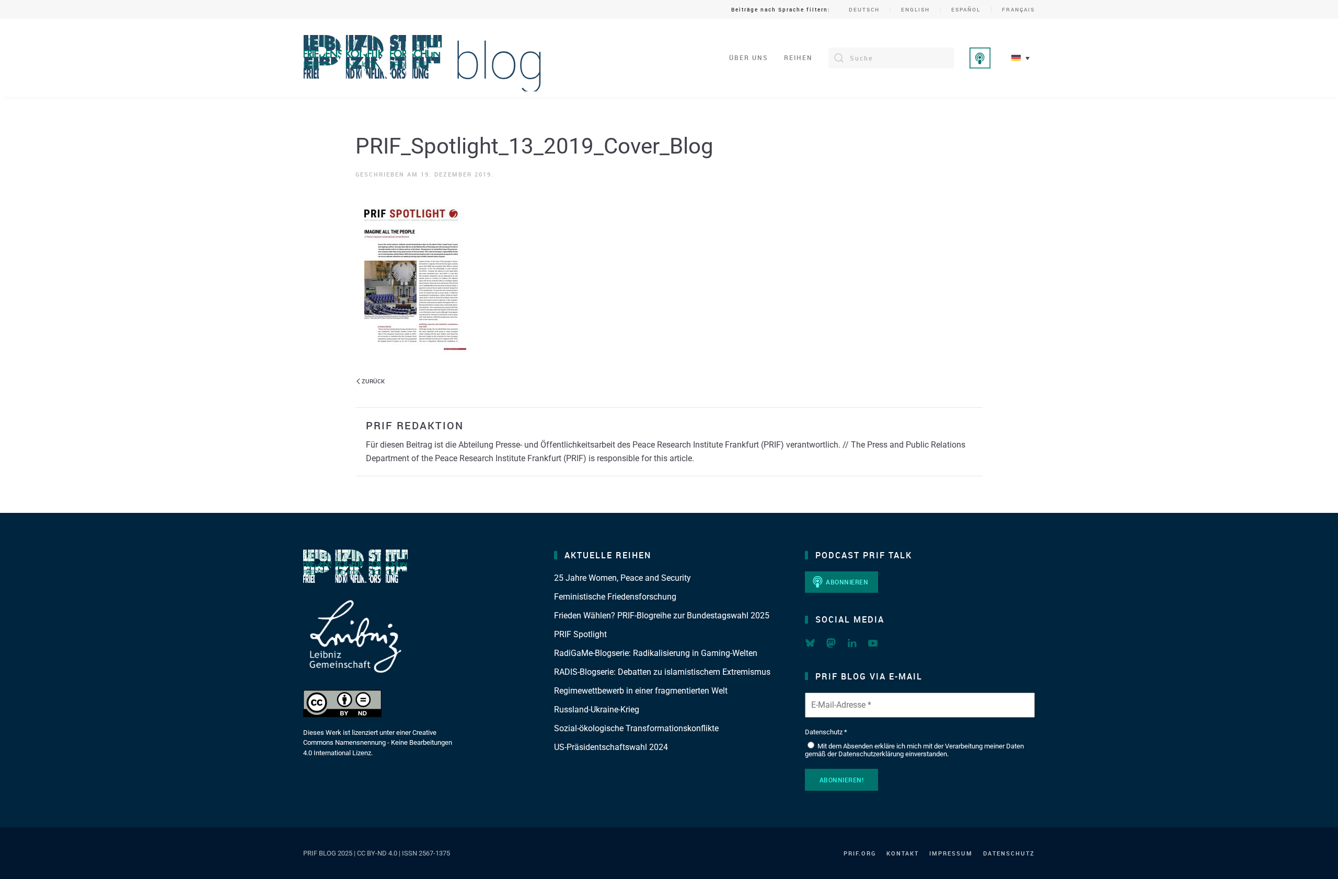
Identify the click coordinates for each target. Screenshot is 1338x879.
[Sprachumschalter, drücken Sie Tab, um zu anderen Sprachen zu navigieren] (1020, 58)
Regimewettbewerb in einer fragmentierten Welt (641, 691)
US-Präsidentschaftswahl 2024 (611, 747)
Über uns (748, 57)
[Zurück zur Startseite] (422, 58)
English (915, 9)
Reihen (798, 57)
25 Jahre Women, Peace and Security (622, 578)
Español (966, 9)
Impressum (951, 853)
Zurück (373, 381)
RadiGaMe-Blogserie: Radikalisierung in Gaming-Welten (655, 653)
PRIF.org (860, 853)
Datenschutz (1009, 853)
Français (1018, 9)
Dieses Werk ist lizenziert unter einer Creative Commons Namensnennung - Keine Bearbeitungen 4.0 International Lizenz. (377, 743)
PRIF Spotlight (580, 634)
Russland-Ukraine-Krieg (596, 709)
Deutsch (864, 9)
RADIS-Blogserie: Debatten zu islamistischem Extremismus (662, 672)
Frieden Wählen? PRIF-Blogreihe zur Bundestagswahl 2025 (661, 615)
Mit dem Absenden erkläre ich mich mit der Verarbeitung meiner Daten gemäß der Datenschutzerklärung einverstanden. (914, 750)
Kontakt (902, 853)
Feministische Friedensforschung (615, 597)
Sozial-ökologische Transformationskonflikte (636, 728)
